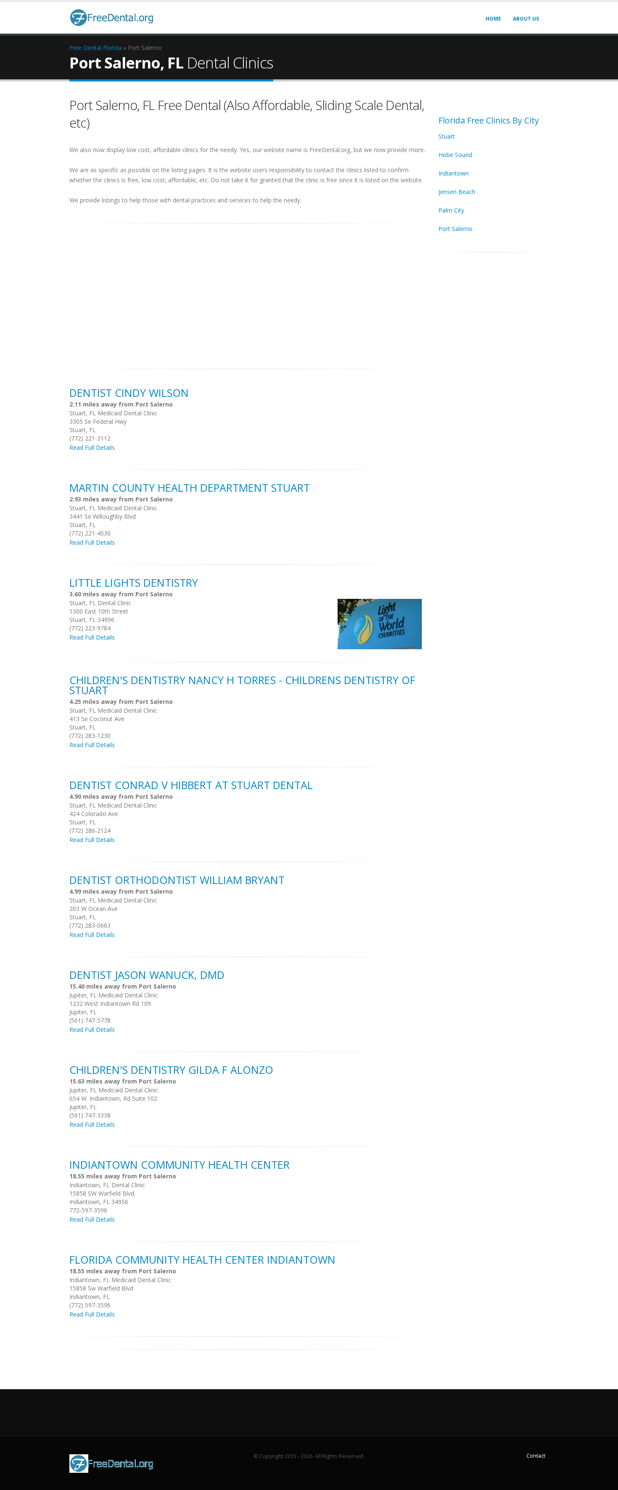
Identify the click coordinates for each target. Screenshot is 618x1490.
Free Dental (85, 48)
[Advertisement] (247, 291)
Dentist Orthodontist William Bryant (177, 880)
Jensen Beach (456, 192)
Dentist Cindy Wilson (129, 393)
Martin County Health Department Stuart (189, 487)
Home (493, 18)
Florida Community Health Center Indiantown (202, 1259)
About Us (526, 18)
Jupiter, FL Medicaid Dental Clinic (113, 995)
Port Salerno (455, 229)
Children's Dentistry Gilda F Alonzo (171, 1069)
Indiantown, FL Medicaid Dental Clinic (120, 1280)
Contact (535, 1455)
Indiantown (453, 173)
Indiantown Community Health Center (179, 1164)
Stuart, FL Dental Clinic (100, 603)
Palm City (451, 210)
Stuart (446, 136)
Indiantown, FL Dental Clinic (107, 1185)
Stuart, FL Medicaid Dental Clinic (113, 413)
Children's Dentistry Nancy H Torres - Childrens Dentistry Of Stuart (242, 685)
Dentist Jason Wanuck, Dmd (146, 975)
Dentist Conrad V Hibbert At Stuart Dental (191, 785)
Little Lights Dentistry (133, 582)
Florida (112, 48)
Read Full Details (92, 447)
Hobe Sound (455, 155)
